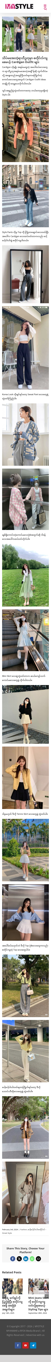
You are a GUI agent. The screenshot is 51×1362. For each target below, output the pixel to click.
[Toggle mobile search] (45, 8)
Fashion (23, 1229)
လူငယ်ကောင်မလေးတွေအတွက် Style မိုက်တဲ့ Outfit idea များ (37, 1305)
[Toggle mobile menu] (45, 5)
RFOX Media (26, 1334)
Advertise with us (35, 1338)
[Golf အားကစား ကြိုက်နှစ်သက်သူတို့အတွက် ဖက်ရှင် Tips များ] (12, 1279)
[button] (4, 1298)
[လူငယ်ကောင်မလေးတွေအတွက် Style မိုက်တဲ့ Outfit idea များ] (38, 1279)
